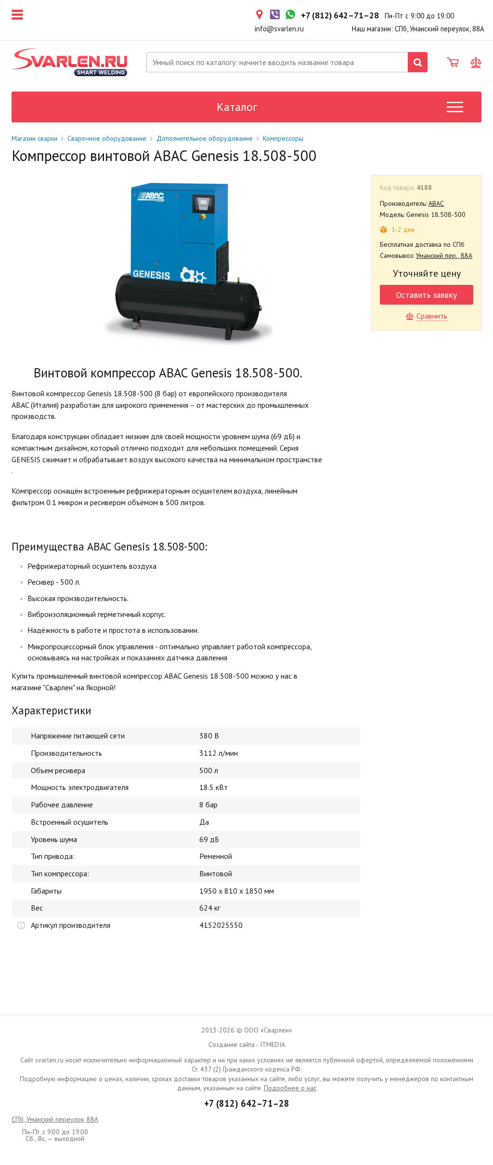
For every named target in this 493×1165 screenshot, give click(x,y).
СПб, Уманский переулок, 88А (55, 1119)
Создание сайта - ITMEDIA (246, 1044)
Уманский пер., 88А (444, 255)
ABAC (436, 203)
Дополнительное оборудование (204, 138)
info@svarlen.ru (279, 28)
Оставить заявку (426, 294)
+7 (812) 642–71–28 (246, 1103)
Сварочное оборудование (106, 138)
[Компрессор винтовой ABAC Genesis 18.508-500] (186, 262)
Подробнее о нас (290, 1088)
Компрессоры (283, 138)
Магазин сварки (34, 138)
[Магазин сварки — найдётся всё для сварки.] (69, 62)
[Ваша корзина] (453, 62)
